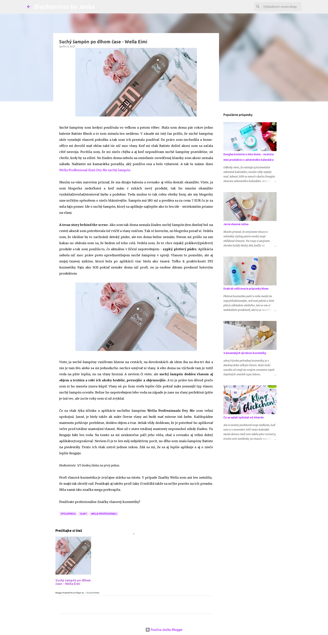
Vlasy (83, 513)
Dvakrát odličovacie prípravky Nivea (245, 288)
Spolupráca (68, 513)
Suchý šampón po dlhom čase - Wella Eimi (73, 582)
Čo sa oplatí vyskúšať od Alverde (243, 417)
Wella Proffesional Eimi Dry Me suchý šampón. (95, 170)
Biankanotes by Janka (64, 6)
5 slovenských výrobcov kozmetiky (244, 353)
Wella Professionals (104, 513)
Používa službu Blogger (166, 629)
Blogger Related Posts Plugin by (69, 593)
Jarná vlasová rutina (235, 224)
